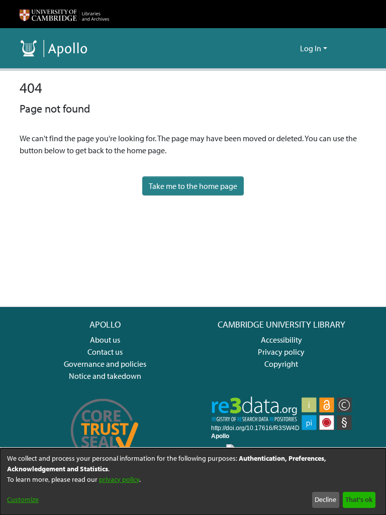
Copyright (281, 364)
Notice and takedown (105, 376)
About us (105, 340)
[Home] (64, 14)
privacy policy (119, 479)
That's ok (358, 499)
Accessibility (281, 340)
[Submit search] (276, 48)
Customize (23, 499)
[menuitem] (290, 48)
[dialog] (193, 481)
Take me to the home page (193, 186)
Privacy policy (281, 352)
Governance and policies (105, 364)
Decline (325, 499)
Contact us (105, 352)
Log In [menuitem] (310, 48)
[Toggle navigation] (352, 48)
